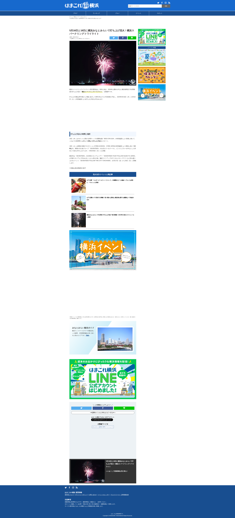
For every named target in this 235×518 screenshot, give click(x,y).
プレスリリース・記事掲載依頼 (120, 494)
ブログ (75, 13)
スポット (159, 13)
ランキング (96, 13)
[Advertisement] (117, 24)
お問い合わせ (93, 494)
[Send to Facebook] (123, 37)
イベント (138, 13)
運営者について (69, 494)
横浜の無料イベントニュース (106, 426)
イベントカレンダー (103, 494)
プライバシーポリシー (81, 494)
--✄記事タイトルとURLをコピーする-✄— (79, 38)
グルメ (117, 13)
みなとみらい (95, 426)
